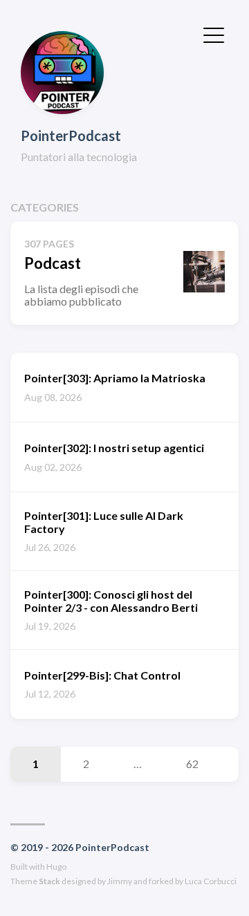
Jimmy (119, 881)
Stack (49, 881)
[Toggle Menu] (213, 34)
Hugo (56, 866)
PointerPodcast (71, 135)
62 (192, 763)
